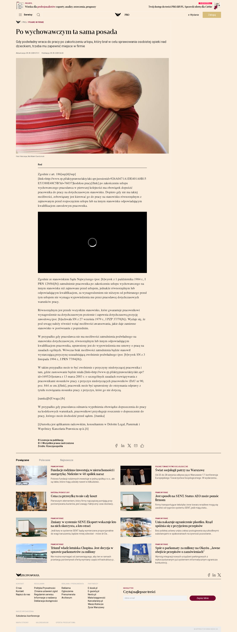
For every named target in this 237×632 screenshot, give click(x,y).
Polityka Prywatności (44, 588)
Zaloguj (212, 15)
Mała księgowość (96, 597)
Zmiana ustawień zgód (46, 591)
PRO (127, 14)
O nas (19, 588)
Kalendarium (42, 623)
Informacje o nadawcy (45, 597)
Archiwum (67, 597)
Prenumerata (68, 594)
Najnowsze (66, 460)
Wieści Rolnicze (96, 604)
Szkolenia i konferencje (28, 616)
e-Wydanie (193, 15)
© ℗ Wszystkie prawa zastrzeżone (56, 443)
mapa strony (22, 623)
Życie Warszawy (96, 607)
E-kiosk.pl (92, 588)
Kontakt (20, 591)
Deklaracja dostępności (46, 601)
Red (40, 164)
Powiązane (22, 460)
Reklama (66, 588)
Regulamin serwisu (44, 594)
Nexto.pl (92, 594)
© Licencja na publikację (51, 440)
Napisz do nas (23, 594)
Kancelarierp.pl (95, 601)
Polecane (44, 460)
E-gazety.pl (93, 591)
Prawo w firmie (36, 22)
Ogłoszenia (67, 591)
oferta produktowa (65, 623)
